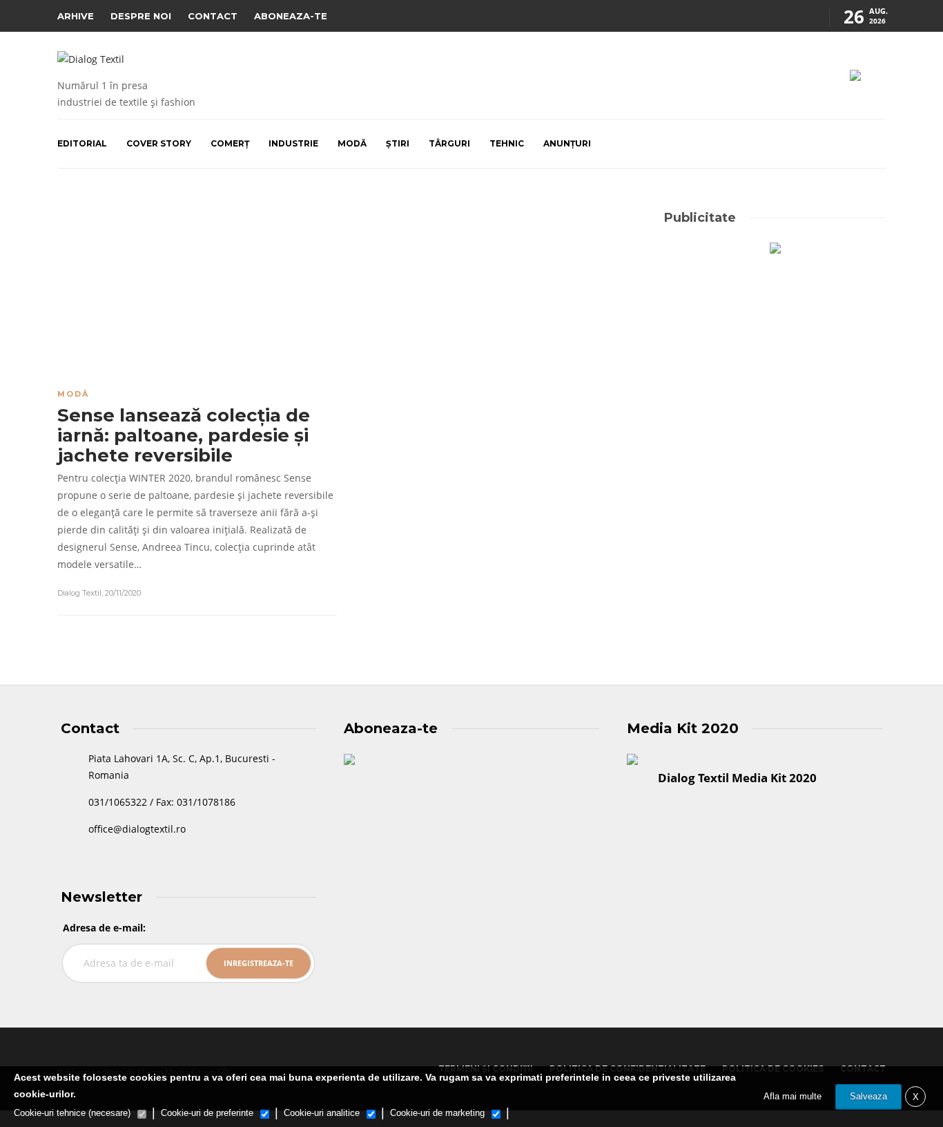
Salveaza (868, 1096)
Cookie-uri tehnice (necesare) (72, 1113)
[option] (197, 289)
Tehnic (506, 143)
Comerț (230, 143)
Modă (352, 143)
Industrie (293, 143)
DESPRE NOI (140, 15)
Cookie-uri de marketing (437, 1113)
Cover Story (158, 143)
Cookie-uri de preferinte (207, 1113)
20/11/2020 (123, 593)
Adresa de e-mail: (104, 927)
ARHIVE (75, 15)
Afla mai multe (793, 1096)
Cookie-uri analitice (322, 1113)
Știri (397, 143)
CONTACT (212, 15)
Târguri (449, 143)
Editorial (82, 143)
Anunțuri (567, 143)
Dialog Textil (79, 593)
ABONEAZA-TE (290, 15)
